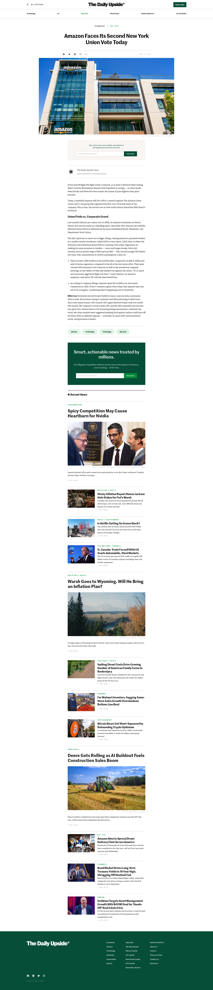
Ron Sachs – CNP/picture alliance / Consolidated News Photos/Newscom (122, 467)
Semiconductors (147, 13)
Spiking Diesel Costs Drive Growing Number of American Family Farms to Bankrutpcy (119, 667)
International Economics (109, 546)
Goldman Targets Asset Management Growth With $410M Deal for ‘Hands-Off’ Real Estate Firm (120, 904)
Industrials (73, 749)
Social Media (181, 13)
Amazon (74, 332)
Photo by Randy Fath (129, 812)
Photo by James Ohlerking (128, 638)
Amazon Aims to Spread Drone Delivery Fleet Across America (116, 840)
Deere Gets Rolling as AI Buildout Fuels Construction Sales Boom (106, 758)
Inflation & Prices (106, 490)
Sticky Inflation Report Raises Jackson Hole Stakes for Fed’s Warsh (121, 495)
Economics (102, 864)
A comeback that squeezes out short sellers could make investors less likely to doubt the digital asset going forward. (120, 733)
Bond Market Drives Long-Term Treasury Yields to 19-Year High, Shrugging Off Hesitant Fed (116, 871)
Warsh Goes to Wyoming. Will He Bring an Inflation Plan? (105, 584)
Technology (31, 13)
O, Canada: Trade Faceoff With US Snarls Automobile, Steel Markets (118, 551)
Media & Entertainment (108, 519)
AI (58, 13)
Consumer (101, 693)
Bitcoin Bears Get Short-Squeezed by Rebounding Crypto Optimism (120, 725)
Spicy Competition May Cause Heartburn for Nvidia (97, 413)
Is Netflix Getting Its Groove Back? (118, 523)
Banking (101, 897)
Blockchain (114, 13)
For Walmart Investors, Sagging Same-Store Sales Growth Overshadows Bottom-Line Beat (121, 700)
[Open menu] (35, 4)
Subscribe (130, 154)
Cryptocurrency (104, 720)
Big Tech (84, 13)
